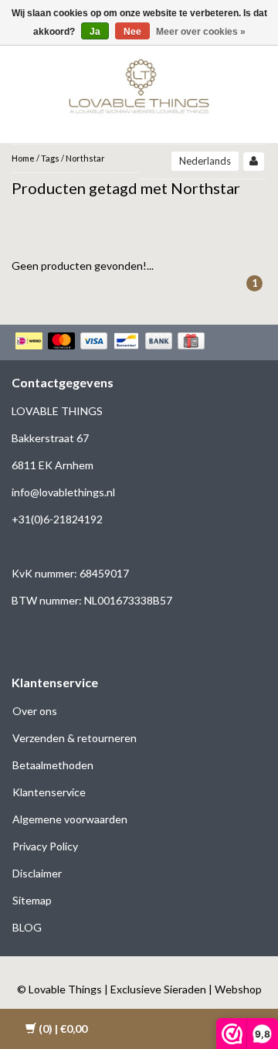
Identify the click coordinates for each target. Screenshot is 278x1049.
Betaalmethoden (52, 764)
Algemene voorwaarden (69, 819)
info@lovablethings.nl (63, 492)
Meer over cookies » (201, 31)
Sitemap (32, 900)
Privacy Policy (45, 846)
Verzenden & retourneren (74, 737)
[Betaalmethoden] (111, 342)
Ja (95, 31)
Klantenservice (49, 792)
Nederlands (205, 161)
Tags (50, 158)
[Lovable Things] (139, 83)
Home (23, 158)
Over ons (34, 710)
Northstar (85, 158)
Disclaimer (37, 873)
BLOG (27, 927)
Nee (132, 31)
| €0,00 (63, 1028)
